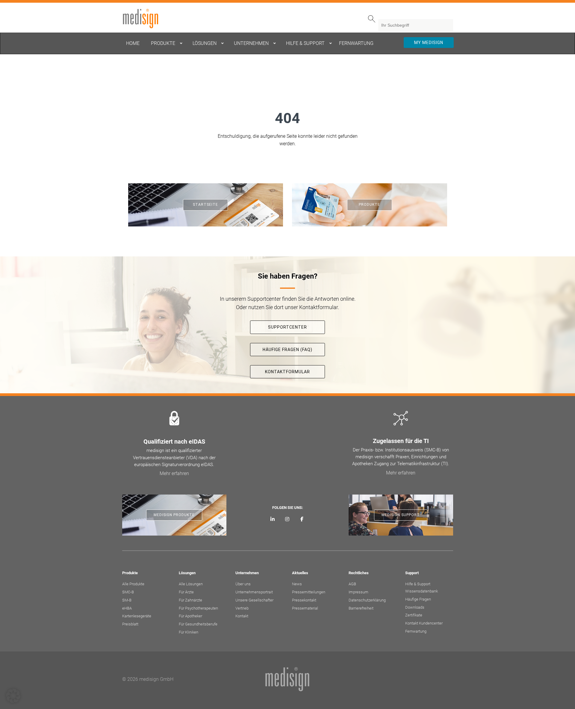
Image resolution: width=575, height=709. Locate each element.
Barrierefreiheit (361, 608)
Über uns (243, 584)
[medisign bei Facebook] (301, 519)
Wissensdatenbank (421, 591)
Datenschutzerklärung (367, 600)
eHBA (127, 608)
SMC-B (128, 592)
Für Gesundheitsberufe (198, 624)
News (297, 584)
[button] (13, 696)
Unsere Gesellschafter (254, 600)
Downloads (414, 607)
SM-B (126, 600)
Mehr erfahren (174, 473)
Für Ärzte (186, 592)
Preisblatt (130, 624)
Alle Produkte (133, 584)
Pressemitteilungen (308, 592)
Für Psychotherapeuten (198, 608)
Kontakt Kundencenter (424, 623)
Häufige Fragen (418, 599)
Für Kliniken (188, 632)
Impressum (358, 592)
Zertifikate (413, 615)
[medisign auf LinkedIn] (272, 519)
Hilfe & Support (417, 584)
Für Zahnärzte (190, 600)
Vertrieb (242, 608)
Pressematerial (305, 608)
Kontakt (241, 616)
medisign (147, 18)
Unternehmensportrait (254, 592)
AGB (352, 584)
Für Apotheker (190, 616)
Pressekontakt (304, 600)
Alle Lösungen (191, 584)
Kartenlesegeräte (136, 616)
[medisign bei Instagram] (287, 519)
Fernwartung (415, 631)
